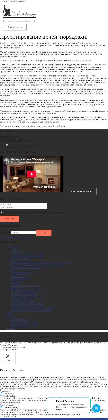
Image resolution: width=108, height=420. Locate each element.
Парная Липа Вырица (22, 299)
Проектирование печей (23, 272)
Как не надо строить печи (24, 322)
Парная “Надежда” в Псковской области (31, 310)
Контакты (10, 328)
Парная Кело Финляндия (24, 292)
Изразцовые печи (20, 274)
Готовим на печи (19, 326)
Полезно (10, 317)
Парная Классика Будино (24, 295)
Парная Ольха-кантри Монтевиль (28, 304)
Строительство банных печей (26, 267)
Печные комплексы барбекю (25, 285)
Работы (9, 313)
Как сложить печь (20, 319)
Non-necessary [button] (7, 405)
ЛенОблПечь (12, 247)
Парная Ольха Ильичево (23, 301)
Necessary (8, 393)
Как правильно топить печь (24, 324)
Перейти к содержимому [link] (12, 1)
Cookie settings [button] (8, 347)
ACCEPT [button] (21, 347)
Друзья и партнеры (20, 258)
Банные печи (17, 276)
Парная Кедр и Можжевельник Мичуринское (34, 308)
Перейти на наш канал (80, 191)
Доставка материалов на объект (27, 256)
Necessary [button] (5, 391)
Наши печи (11, 270)
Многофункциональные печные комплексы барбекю (37, 265)
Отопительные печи (21, 279)
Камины (15, 283)
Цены (8, 315)
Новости (15, 252)
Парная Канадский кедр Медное (28, 290)
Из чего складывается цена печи (27, 254)
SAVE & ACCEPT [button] (8, 416)
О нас (14, 249)
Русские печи (18, 281)
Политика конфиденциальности (16, 237)
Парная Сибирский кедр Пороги (27, 306)
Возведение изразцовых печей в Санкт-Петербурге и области (42, 263)
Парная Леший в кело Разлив (26, 297)
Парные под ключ (14, 288)
